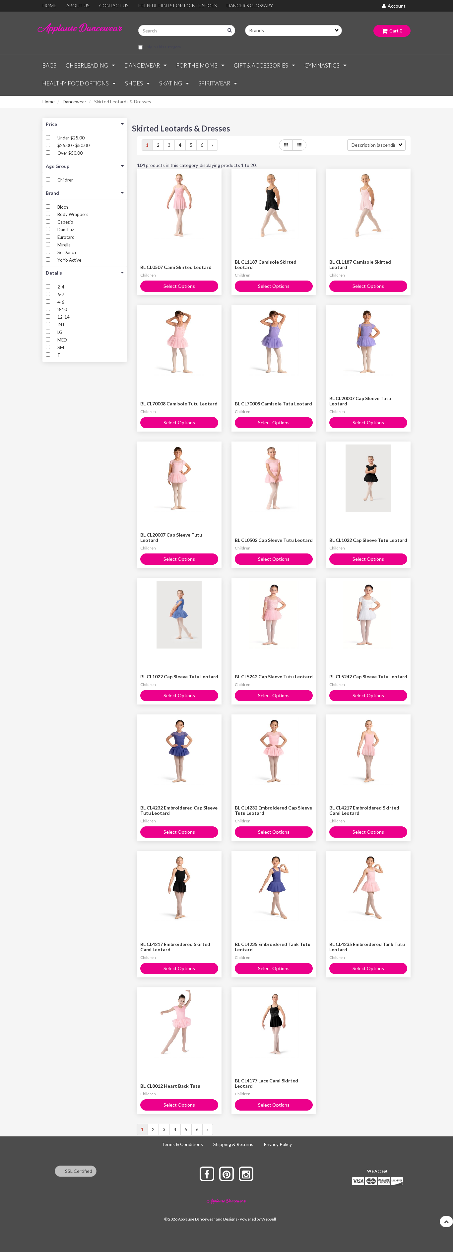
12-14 (63, 317)
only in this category (162, 46)
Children (65, 180)
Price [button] (51, 124)
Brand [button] (52, 193)
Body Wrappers (72, 214)
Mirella (64, 244)
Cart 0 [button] (394, 30)
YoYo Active (69, 260)
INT (61, 324)
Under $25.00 (71, 137)
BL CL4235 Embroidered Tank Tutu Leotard (272, 946)
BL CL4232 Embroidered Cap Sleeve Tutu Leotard (179, 810)
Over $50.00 (70, 153)
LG (59, 332)
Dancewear (74, 101)
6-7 (60, 294)
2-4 (60, 286)
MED (62, 339)
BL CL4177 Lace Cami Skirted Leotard (266, 1083)
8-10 (62, 309)
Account (396, 6)
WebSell (268, 1219)
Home (48, 101)
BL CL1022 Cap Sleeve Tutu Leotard (368, 540)
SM (60, 347)
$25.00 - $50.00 (73, 145)
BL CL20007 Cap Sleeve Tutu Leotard (360, 400)
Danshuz (65, 229)
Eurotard (66, 237)
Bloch (62, 207)
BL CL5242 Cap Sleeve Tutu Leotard (274, 676)
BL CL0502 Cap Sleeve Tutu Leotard (274, 540)
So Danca (66, 252)
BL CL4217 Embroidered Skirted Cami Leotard (364, 810)
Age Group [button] (57, 166)
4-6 (60, 302)
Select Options (179, 286)
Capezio (65, 222)
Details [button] (54, 273)
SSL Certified (77, 1171)
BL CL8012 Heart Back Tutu (170, 1086)
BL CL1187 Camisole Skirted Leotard (265, 264)
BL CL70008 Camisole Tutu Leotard (179, 403)
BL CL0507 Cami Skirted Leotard (176, 267)
